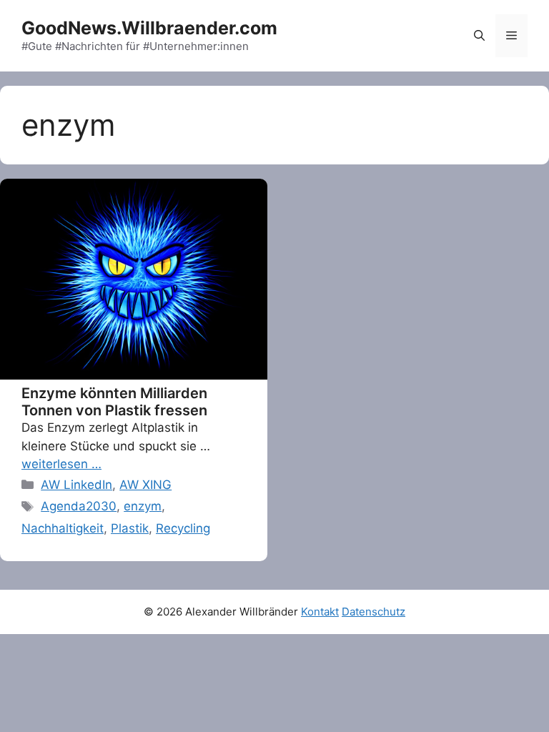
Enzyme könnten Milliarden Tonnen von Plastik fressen (114, 402)
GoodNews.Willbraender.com (149, 28)
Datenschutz (373, 611)
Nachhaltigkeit (62, 528)
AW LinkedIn (76, 485)
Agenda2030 (79, 506)
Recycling (183, 528)
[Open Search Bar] (479, 35)
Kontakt (320, 611)
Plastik (130, 528)
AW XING (145, 485)
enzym (143, 506)
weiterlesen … (61, 464)
